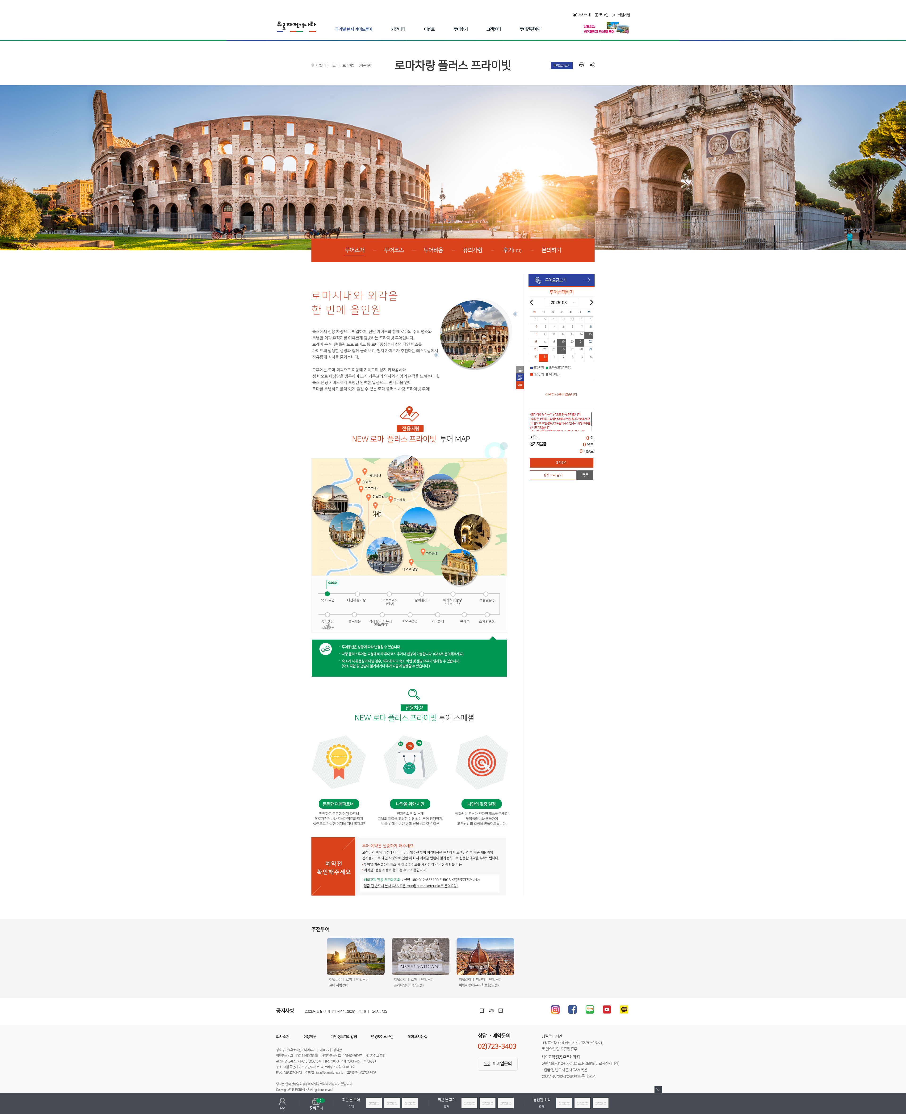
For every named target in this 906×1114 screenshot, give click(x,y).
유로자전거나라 (296, 26)
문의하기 (551, 250)
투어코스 (394, 250)
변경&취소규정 (382, 1036)
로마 (335, 65)
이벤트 (429, 29)
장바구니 (316, 1104)
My (282, 1108)
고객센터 (494, 29)
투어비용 (433, 250)
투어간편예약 (530, 29)
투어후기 (460, 29)
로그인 (603, 15)
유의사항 (473, 250)
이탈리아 (322, 65)
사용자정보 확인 (375, 1056)
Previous (482, 1011)
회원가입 (624, 15)
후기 (512, 250)
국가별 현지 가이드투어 (353, 29)
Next (501, 1011)
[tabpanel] (410, 1010)
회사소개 (585, 15)
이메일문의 (502, 1063)
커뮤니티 (398, 29)
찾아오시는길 (417, 1036)
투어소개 (355, 250)
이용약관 (310, 1036)
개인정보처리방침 (344, 1036)
